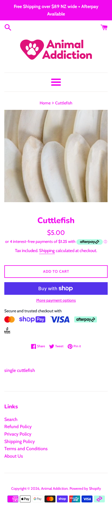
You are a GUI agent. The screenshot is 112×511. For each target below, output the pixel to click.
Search (11, 419)
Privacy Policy (17, 434)
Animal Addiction (54, 488)
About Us (13, 456)
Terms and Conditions (26, 448)
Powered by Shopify (85, 488)
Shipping (47, 250)
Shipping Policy (19, 441)
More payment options (56, 300)
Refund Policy (18, 426)
